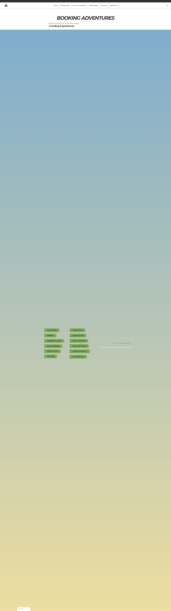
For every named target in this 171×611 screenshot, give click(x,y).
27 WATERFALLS (78, 357)
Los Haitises (78, 330)
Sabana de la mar (54, 341)
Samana (50, 335)
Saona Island (78, 335)
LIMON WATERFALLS (79, 351)
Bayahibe (50, 356)
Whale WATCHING (79, 346)
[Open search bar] (167, 5)
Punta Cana (52, 330)
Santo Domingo (53, 346)
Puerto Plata (52, 351)
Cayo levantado (79, 341)
